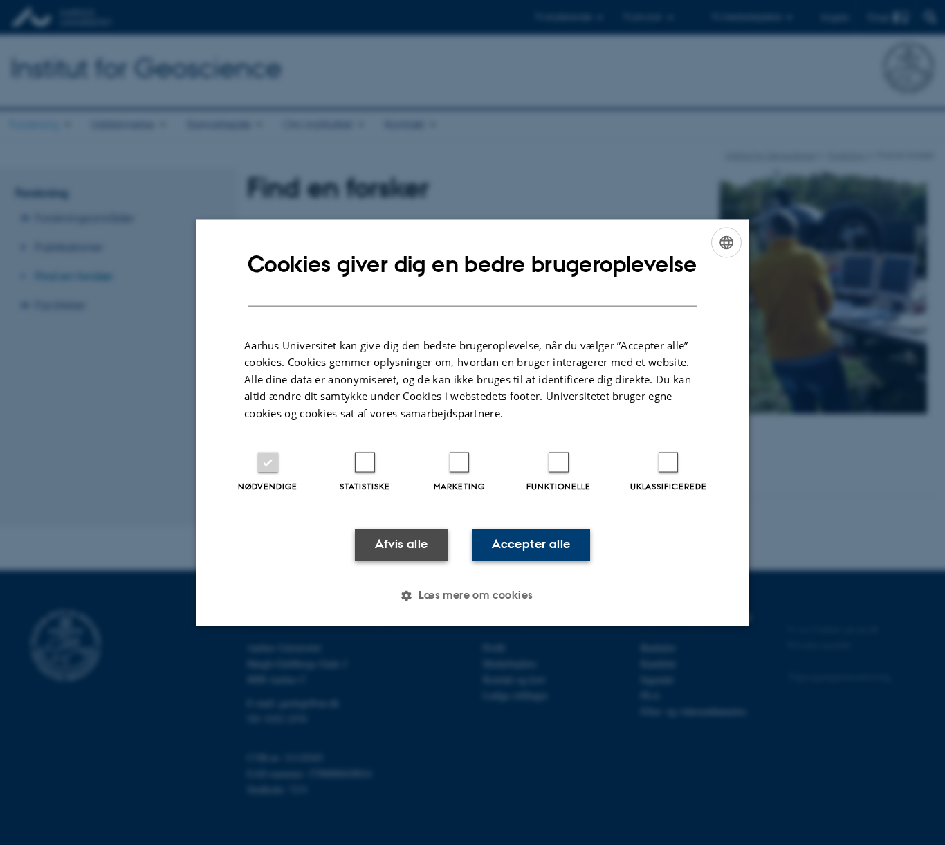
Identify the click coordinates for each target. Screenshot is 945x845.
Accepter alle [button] (531, 544)
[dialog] (472, 422)
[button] (472, 595)
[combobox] (726, 242)
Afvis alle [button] (401, 544)
